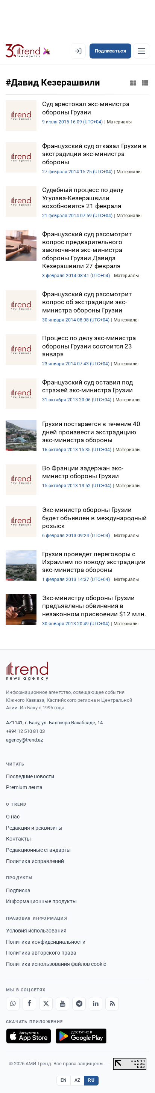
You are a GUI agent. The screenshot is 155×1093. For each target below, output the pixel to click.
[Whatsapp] (13, 1003)
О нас (13, 817)
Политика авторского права (41, 953)
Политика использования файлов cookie (56, 964)
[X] (46, 1003)
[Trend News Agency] (27, 671)
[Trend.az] (28, 51)
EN (64, 1080)
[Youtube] (62, 1003)
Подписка (18, 890)
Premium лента (24, 787)
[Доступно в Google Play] (81, 1035)
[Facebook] (29, 1003)
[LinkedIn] (95, 1003)
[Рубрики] (141, 51)
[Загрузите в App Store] (28, 1035)
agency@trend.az (24, 740)
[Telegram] (79, 1003)
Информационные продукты (41, 901)
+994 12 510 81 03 (25, 731)
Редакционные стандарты (38, 850)
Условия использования (36, 931)
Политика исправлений (35, 861)
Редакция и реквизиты (34, 828)
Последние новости (30, 776)
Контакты (18, 839)
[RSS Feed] (112, 1003)
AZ (77, 1080)
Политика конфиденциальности (45, 942)
